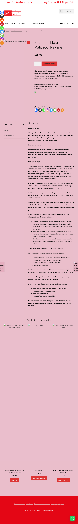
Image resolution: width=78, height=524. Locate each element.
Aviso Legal (29, 504)
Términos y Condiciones (42, 504)
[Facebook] (36, 110)
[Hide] (1, 47)
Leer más (14, 480)
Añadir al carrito (49, 64)
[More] (62, 110)
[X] (40, 110)
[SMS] (55, 110)
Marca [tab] (6, 130)
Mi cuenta (22, 23)
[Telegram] (51, 110)
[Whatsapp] (43, 110)
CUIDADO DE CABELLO (52, 86)
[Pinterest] (58, 110)
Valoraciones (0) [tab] (9, 136)
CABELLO (43, 86)
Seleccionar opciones (39, 478)
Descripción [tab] (8, 124)
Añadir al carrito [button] (63, 480)
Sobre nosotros (19, 504)
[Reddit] (2, 20)
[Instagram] (47, 110)
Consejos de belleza (37, 23)
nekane (62, 86)
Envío (53, 504)
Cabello (43, 84)
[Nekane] (41, 98)
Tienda (13, 23)
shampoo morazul (47, 89)
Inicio (6, 23)
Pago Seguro (59, 504)
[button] (28, 42)
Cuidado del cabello (16, 31)
